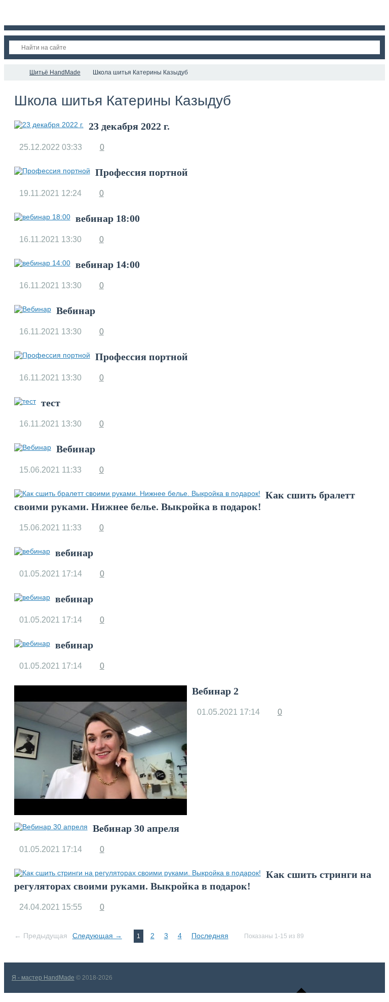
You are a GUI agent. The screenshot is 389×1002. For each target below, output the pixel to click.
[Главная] (13, 72)
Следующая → (97, 936)
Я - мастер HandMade (43, 977)
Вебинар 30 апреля (136, 828)
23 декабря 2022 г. (129, 126)
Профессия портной (141, 172)
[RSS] (239, 101)
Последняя (209, 936)
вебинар (74, 552)
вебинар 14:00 (107, 264)
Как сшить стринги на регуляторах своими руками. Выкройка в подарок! (192, 880)
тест (50, 402)
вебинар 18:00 (107, 218)
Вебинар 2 (215, 691)
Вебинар (75, 310)
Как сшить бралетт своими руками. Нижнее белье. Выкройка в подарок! (184, 500)
